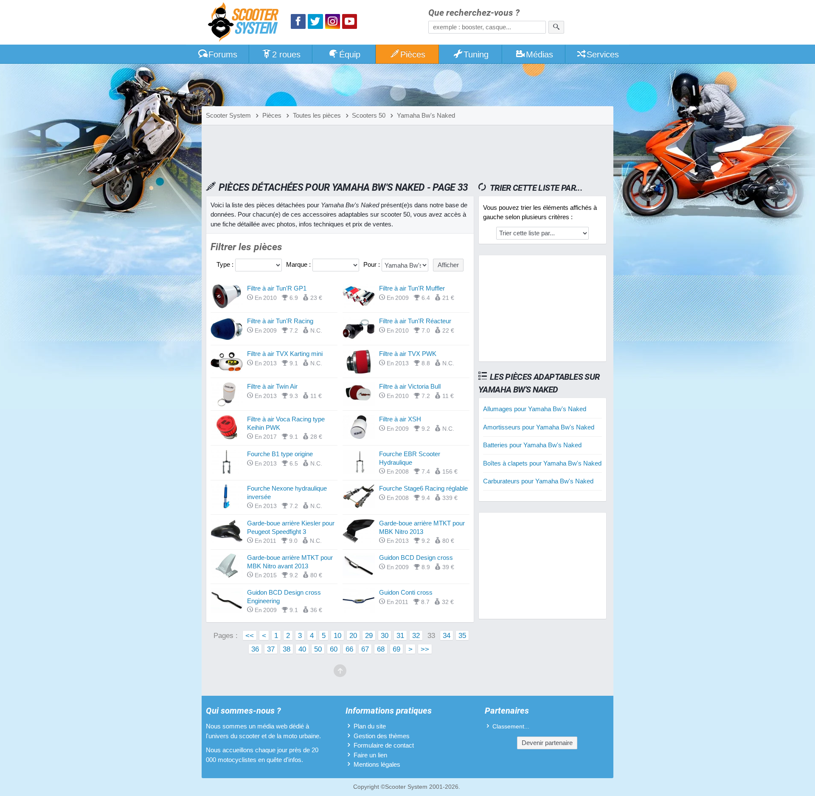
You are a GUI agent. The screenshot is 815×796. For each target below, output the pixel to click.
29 (369, 635)
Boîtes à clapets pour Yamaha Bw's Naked (542, 463)
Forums (222, 54)
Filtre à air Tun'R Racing (280, 321)
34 (446, 635)
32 (416, 635)
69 (396, 649)
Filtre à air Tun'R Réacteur (415, 321)
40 (302, 649)
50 (318, 649)
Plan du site (370, 726)
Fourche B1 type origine (280, 453)
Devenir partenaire (547, 742)
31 (400, 635)
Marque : (299, 264)
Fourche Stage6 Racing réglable (423, 488)
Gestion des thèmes (382, 736)
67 (365, 649)
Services (603, 54)
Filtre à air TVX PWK (407, 353)
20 (353, 635)
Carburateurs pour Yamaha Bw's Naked (538, 481)
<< (249, 635)
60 (333, 649)
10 (337, 635)
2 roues (286, 54)
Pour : (372, 264)
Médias (539, 54)
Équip (349, 54)
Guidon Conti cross (406, 592)
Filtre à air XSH (400, 419)
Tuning (476, 54)
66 (349, 649)
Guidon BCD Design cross (416, 557)
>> (425, 649)
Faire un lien (370, 755)
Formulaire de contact (384, 745)
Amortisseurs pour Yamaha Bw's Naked (538, 427)
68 (381, 649)
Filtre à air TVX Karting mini (285, 353)
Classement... (510, 726)
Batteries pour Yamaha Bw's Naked (532, 445)
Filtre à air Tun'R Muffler (412, 288)
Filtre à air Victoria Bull (410, 386)
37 (271, 649)
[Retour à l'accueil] (245, 23)
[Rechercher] (556, 27)
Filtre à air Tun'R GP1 (276, 288)
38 (286, 649)
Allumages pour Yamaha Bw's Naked (534, 408)
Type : (225, 264)
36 (255, 649)
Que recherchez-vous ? (474, 13)
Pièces (412, 54)
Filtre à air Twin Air (272, 386)
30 (384, 635)
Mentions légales (377, 764)
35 (462, 635)
